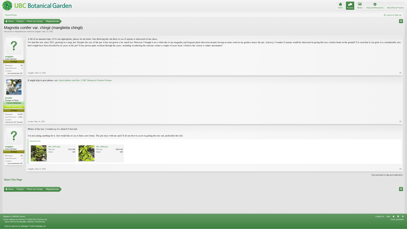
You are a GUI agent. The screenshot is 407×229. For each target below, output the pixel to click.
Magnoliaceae (20, 31)
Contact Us (379, 216)
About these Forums (395, 8)
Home (393, 216)
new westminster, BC (15, 73)
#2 (400, 121)
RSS (403, 216)
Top (398, 216)
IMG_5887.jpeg (54, 147)
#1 (400, 73)
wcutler (8, 98)
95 (22, 65)
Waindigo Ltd (40, 226)
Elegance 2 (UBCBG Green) (14, 216)
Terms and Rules (397, 219)
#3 (400, 169)
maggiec (38, 31)
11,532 (20, 114)
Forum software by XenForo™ (25, 219)
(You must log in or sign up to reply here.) (387, 175)
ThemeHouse (40, 222)
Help (388, 216)
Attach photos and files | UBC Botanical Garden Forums (85, 80)
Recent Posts (11, 15)
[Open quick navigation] (401, 21)
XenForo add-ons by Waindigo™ (17, 226)
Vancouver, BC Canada (14, 122)
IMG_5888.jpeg (102, 147)
